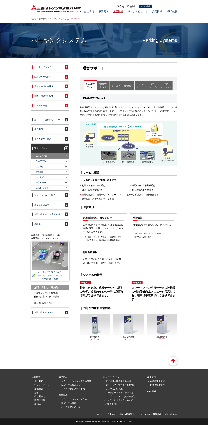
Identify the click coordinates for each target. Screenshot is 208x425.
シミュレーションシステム (74, 399)
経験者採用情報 (157, 385)
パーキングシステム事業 (73, 388)
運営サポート (40, 148)
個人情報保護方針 (128, 414)
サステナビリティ (137, 11)
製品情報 (118, 11)
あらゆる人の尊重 (114, 388)
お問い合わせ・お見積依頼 (47, 214)
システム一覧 (40, 105)
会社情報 (89, 11)
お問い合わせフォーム (45, 312)
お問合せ (119, 6)
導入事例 (38, 129)
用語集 (37, 224)
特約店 (37, 404)
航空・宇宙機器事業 (71, 385)
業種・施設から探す (43, 86)
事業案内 (103, 11)
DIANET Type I (42, 156)
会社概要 (38, 381)
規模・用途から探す (43, 96)
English (131, 6)
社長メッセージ (41, 385)
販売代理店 (39, 400)
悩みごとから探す (42, 77)
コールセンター (42, 177)
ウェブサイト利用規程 (150, 414)
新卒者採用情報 (157, 381)
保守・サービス (42, 182)
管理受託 (39, 172)
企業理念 (38, 388)
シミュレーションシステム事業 (76, 381)
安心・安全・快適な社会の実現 (120, 385)
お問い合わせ (170, 414)
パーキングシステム (59, 19)
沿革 (36, 392)
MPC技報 (172, 11)
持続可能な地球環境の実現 (118, 381)
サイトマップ (102, 414)
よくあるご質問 (41, 205)
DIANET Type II (42, 161)
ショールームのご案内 (45, 195)
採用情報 (157, 11)
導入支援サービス (42, 139)
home (33, 19)
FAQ (114, 414)
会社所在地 (39, 396)
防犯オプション (42, 188)
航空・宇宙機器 (68, 403)
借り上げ (39, 166)
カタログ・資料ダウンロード (48, 119)
